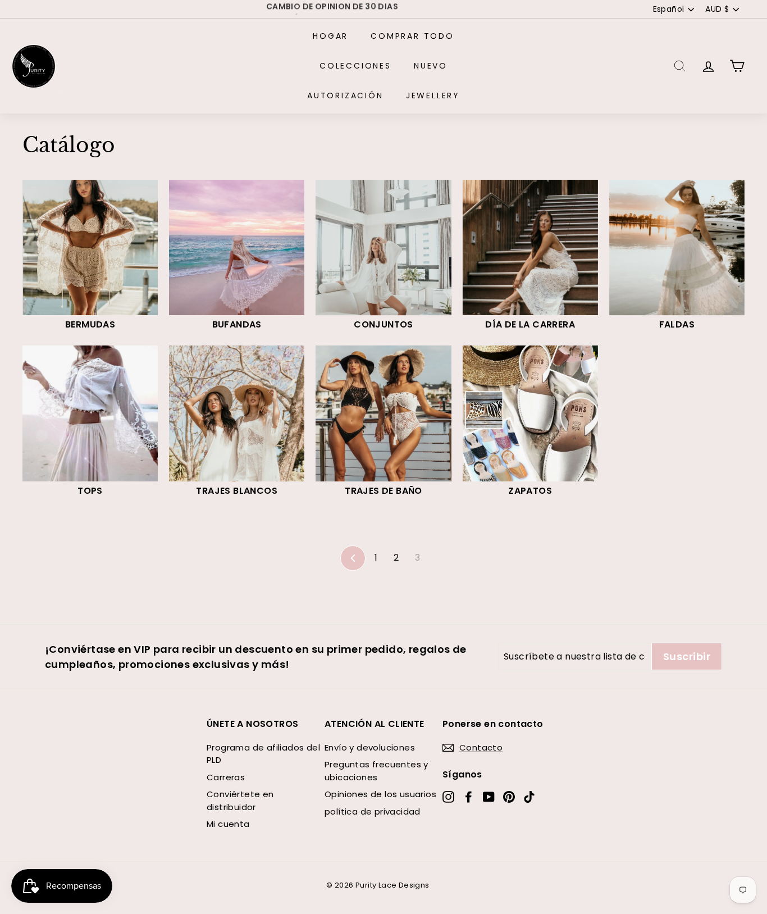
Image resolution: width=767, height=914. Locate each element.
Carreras (226, 777)
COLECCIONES (355, 65)
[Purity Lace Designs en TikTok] (529, 796)
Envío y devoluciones (370, 747)
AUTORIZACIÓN (345, 95)
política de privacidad (373, 811)
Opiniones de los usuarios (380, 794)
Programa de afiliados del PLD (263, 754)
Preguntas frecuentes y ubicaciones (376, 770)
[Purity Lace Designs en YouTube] (489, 796)
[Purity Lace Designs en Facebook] (468, 796)
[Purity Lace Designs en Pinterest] (509, 796)
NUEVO (431, 65)
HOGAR (330, 36)
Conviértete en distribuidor (240, 800)
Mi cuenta (228, 824)
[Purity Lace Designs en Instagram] (448, 796)
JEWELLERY (433, 95)
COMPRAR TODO (412, 36)
